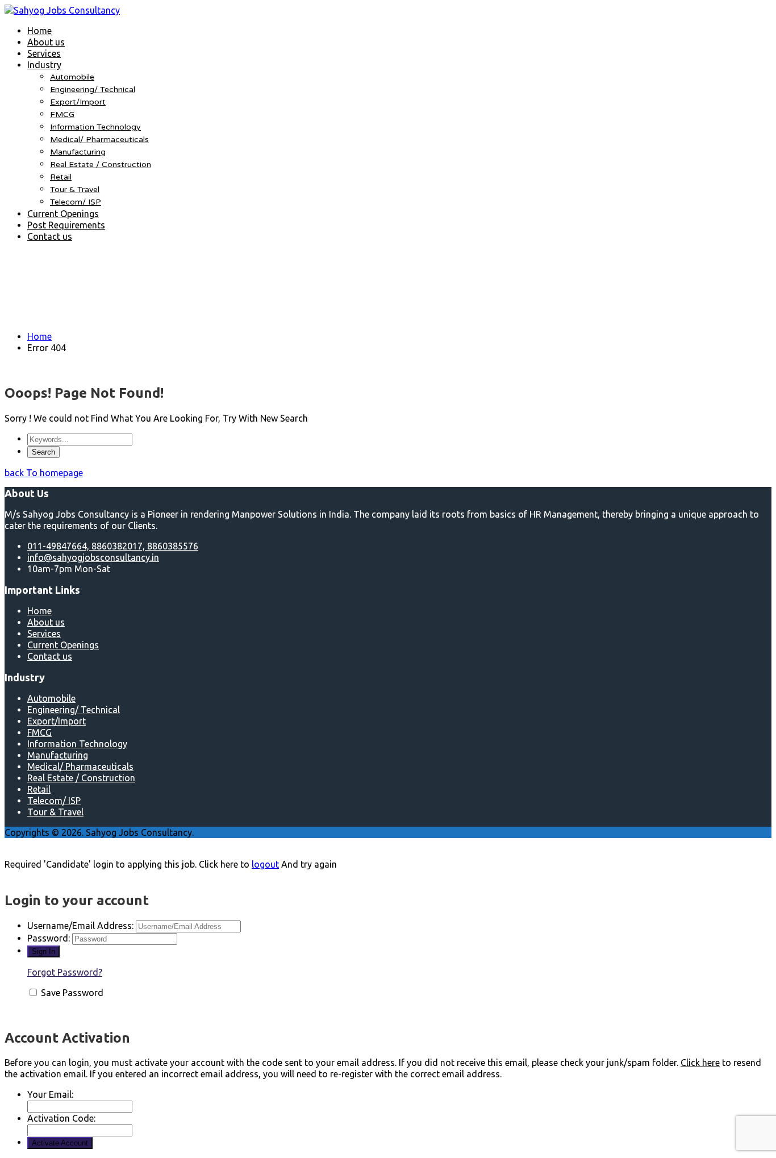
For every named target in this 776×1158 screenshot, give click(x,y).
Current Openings (63, 214)
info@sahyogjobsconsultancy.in (93, 557)
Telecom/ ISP (75, 202)
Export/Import (78, 102)
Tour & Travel (74, 189)
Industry (44, 65)
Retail (61, 177)
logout (265, 864)
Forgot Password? (64, 972)
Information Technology (95, 127)
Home (39, 31)
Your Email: (50, 1094)
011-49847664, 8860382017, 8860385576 (112, 546)
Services (44, 53)
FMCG (62, 114)
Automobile (72, 77)
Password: (48, 938)
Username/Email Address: (80, 925)
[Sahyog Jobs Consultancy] (62, 10)
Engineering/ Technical (92, 89)
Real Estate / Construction (100, 164)
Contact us (49, 236)
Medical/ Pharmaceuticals (99, 139)
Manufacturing (78, 152)
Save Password (72, 993)
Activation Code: (61, 1118)
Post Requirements (66, 225)
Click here (700, 1062)
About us (46, 42)
